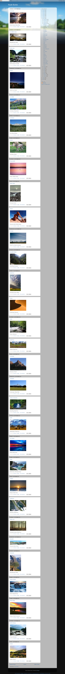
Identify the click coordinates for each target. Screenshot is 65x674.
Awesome (12, 11)
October (45, 22)
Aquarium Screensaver (28, 673)
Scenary (11, 231)
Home (25, 664)
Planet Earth (12, 161)
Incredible (12, 96)
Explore (11, 478)
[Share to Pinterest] (30, 26)
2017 (44, 18)
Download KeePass (35, 673)
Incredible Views (13, 31)
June (44, 69)
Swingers (22, 673)
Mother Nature (13, 579)
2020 (44, 14)
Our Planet (12, 438)
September (45, 23)
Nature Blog (12, 600)
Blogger (38, 670)
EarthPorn (12, 272)
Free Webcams (42, 673)
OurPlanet (12, 117)
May (44, 70)
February (45, 74)
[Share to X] (28, 26)
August (45, 66)
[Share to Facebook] (29, 26)
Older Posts (36, 664)
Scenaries (12, 378)
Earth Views (12, 183)
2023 (44, 10)
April (44, 72)
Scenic (11, 140)
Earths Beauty (13, 622)
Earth (11, 319)
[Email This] (26, 26)
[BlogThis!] (27, 26)
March (45, 73)
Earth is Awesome (13, 397)
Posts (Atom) (16, 666)
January (45, 76)
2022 (44, 11)
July (44, 68)
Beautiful (12, 539)
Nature (11, 70)
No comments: (22, 26)
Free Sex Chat (47, 673)
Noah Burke (13, 5)
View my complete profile (46, 84)
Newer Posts (12, 664)
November (45, 20)
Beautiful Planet (13, 252)
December (45, 19)
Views (11, 298)
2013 (44, 79)
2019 (44, 15)
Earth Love (12, 48)
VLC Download (17, 673)
